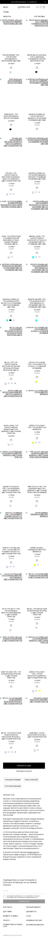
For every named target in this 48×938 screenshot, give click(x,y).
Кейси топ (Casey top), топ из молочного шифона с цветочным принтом (37, 675)
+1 (39, 192)
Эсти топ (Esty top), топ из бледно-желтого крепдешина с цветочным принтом (11, 612)
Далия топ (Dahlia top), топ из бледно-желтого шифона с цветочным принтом (11, 489)
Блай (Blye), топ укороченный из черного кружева (11, 116)
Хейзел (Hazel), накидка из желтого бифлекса (37, 550)
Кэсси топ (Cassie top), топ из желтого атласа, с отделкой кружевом (37, 365)
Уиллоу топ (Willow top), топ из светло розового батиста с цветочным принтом (11, 550)
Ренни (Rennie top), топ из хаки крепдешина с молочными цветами (11, 58)
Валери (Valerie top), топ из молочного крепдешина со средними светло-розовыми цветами (37, 303)
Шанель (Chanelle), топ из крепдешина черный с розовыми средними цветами (37, 176)
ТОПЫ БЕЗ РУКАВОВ (12, 780)
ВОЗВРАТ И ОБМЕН (10, 916)
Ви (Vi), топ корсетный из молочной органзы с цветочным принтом (37, 612)
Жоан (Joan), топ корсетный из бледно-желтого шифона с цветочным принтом (11, 429)
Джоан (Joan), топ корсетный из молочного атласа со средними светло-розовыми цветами (37, 240)
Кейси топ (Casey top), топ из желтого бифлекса (37, 427)
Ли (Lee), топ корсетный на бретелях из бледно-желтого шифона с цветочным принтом (11, 177)
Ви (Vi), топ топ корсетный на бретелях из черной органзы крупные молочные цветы (11, 366)
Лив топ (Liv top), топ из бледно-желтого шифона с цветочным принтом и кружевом (37, 489)
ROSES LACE (32, 852)
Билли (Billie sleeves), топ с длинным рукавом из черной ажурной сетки (37, 58)
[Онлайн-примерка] (16, 21)
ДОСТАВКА (7, 911)
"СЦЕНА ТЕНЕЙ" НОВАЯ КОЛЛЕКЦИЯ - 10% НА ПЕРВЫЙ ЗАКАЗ (24, 1)
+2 (15, 383)
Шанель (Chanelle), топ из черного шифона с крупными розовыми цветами (37, 117)
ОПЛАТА (6, 920)
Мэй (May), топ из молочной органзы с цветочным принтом (37, 735)
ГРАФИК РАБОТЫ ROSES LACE (12, 925)
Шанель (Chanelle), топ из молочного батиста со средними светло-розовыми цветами (11, 303)
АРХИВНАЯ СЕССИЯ (34, 920)
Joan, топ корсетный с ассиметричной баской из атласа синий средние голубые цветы (11, 240)
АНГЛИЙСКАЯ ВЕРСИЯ (35, 925)
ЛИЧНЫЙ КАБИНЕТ (33, 907)
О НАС (28, 916)
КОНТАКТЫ (7, 907)
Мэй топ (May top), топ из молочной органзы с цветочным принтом (11, 675)
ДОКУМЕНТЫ (31, 911)
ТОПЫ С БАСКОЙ (31, 780)
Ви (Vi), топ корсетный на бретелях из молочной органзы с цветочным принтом (11, 736)
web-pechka (17, 935)
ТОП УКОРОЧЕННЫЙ (12, 786)
